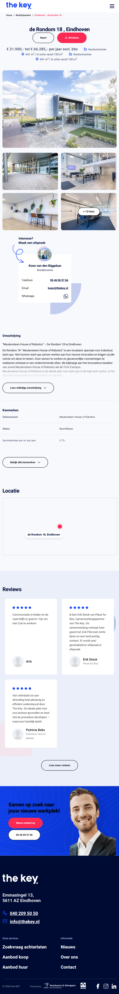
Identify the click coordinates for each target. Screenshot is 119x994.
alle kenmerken (23, 462)
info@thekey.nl (25, 921)
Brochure (74, 38)
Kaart (43, 38)
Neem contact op (25, 823)
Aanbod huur (15, 967)
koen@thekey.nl (58, 288)
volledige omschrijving (26, 388)
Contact (68, 967)
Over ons (69, 957)
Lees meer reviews (59, 765)
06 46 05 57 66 (24, 835)
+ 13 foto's (89, 211)
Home (9, 15)
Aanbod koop (15, 957)
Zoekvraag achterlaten (24, 947)
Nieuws (68, 947)
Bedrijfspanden (23, 15)
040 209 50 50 (24, 913)
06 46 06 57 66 (59, 280)
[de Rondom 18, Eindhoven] (60, 526)
